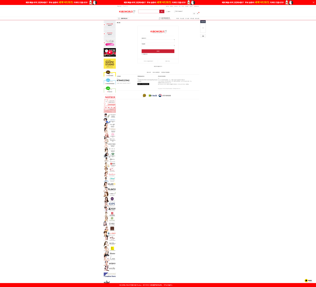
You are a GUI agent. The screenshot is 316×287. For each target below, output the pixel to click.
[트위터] (125, 6)
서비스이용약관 (156, 72)
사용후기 (191, 6)
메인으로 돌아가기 (158, 66)
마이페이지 (176, 6)
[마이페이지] (194, 13)
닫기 (313, 2)
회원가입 (167, 6)
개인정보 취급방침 (165, 72)
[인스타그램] (127, 6)
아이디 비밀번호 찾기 (148, 61)
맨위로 (203, 35)
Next (174, 12)
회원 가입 (167, 61)
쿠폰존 (177, 18)
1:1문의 (182, 6)
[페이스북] (123, 6)
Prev (174, 11)
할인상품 (197, 18)
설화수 (169, 11)
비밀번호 (143, 43)
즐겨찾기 (120, 6)
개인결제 (186, 6)
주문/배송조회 (196, 6)
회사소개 (149, 72)
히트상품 (192, 18)
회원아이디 (144, 38)
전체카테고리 (124, 18)
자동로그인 (145, 54)
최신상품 (182, 18)
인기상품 (187, 18)
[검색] (161, 11)
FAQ (179, 6)
